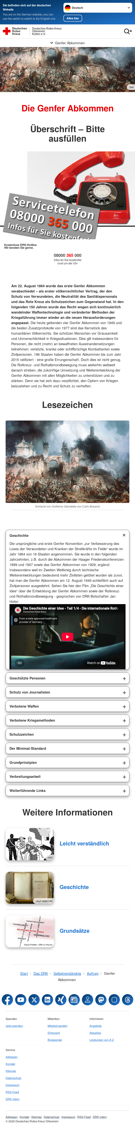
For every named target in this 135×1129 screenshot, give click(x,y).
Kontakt (10, 1064)
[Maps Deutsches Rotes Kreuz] (87, 999)
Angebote (95, 1026)
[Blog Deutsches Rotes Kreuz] (74, 999)
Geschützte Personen (27, 678)
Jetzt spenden (14, 1026)
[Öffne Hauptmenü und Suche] (128, 31)
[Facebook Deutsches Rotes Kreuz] (7, 999)
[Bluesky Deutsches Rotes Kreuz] (114, 999)
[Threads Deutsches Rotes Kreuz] (127, 999)
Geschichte (18, 535)
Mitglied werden (58, 1026)
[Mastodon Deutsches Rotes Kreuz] (101, 999)
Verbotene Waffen (24, 706)
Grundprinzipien (23, 762)
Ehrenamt (54, 1033)
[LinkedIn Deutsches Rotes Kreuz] (47, 999)
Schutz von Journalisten (29, 692)
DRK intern (13, 1099)
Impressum (12, 1085)
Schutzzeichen (21, 734)
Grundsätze (74, 931)
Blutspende (55, 1040)
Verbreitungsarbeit (25, 776)
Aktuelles (95, 1033)
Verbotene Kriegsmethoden (32, 720)
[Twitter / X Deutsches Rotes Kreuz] (34, 999)
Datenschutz (13, 1078)
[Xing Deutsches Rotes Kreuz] (60, 999)
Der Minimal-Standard (27, 748)
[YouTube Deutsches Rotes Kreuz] (20, 999)
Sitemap (11, 1071)
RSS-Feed (12, 1092)
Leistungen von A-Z (101, 1040)
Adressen (12, 1057)
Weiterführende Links (27, 790)
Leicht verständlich (84, 843)
